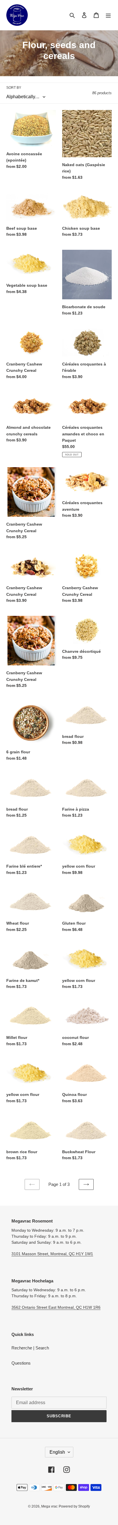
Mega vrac (49, 1506)
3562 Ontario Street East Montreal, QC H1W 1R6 (56, 1307)
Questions (21, 1363)
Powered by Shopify (74, 1506)
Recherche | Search (30, 1347)
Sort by (13, 88)
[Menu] (108, 15)
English (57, 1452)
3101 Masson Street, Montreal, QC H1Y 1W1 (52, 1253)
